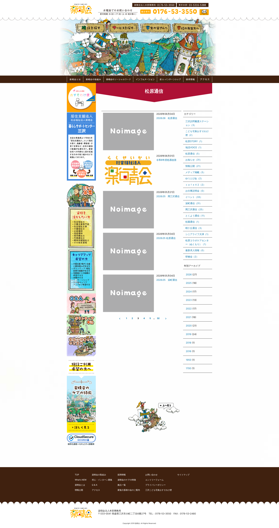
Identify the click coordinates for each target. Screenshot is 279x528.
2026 (189, 274)
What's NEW (80, 479)
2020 (189, 325)
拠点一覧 (122, 485)
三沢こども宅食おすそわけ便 (158, 490)
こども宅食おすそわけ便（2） (197, 133)
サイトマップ (183, 474)
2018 (188, 342)
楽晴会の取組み (99, 474)
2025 (189, 282)
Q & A (94, 485)
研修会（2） (191, 256)
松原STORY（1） (194, 141)
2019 (188, 334)
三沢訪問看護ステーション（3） (197, 123)
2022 (189, 308)
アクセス (96, 490)
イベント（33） (193, 197)
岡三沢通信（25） (195, 209)
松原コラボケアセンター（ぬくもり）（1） (197, 242)
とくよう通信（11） (195, 215)
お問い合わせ (151, 474)
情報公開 (79, 490)
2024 (189, 291)
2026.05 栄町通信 (166, 279)
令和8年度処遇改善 (166, 159)
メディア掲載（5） (195, 172)
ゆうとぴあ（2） (194, 178)
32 (158, 318)
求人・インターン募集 (102, 479)
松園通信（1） (192, 221)
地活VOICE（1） (194, 147)
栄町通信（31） (193, 203)
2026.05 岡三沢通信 (167, 196)
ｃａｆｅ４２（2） (195, 184)
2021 (188, 317)
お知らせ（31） (193, 159)
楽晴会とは (80, 485)
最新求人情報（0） (195, 250)
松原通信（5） (193, 153)
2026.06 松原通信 (166, 118)
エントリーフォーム (154, 479)
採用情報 (122, 474)
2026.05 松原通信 (166, 238)
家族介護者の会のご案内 (129, 490)
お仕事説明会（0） (195, 190)
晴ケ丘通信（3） (194, 228)
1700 (188, 368)
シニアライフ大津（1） (197, 234)
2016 (188, 351)
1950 (188, 359)
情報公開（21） (193, 166)
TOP (77, 474)
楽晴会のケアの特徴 (127, 479)
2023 (189, 300)
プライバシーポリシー (155, 485)
